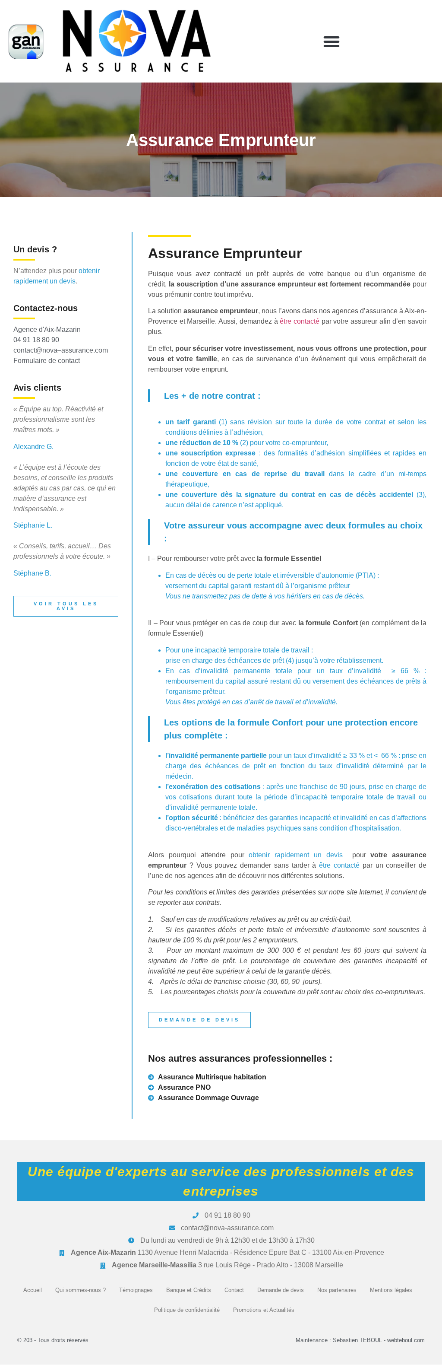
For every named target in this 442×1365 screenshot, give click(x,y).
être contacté (299, 321)
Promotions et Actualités (263, 1310)
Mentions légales (391, 1290)
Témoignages (136, 1290)
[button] (331, 41)
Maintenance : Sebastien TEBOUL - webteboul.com (360, 1340)
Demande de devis (280, 1290)
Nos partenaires (337, 1290)
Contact (234, 1290)
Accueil (32, 1290)
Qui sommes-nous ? (80, 1290)
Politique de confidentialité (187, 1310)
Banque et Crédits (188, 1290)
